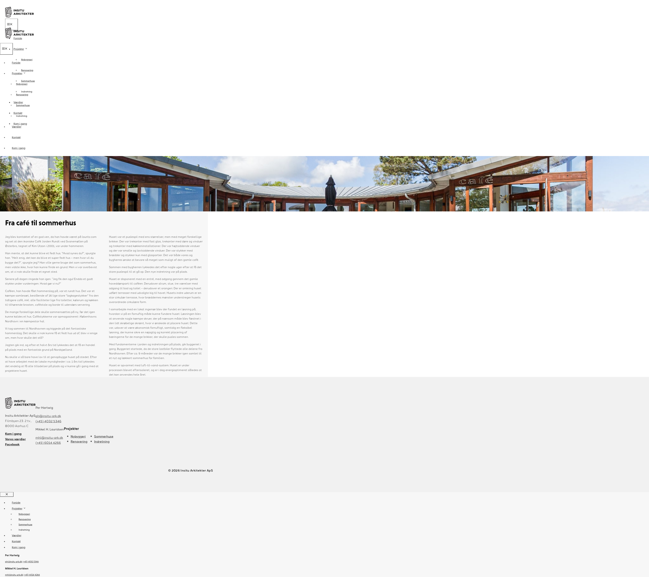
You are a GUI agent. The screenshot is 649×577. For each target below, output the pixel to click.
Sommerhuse (23, 105)
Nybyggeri (26, 59)
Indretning (21, 116)
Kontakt (16, 137)
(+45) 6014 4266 (48, 442)
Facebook (12, 444)
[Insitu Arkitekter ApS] (19, 40)
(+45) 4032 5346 (48, 421)
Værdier (16, 126)
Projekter (19, 49)
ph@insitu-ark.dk (48, 415)
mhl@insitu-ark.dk (49, 437)
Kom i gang (18, 148)
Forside (16, 62)
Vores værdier (15, 439)
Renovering (27, 70)
